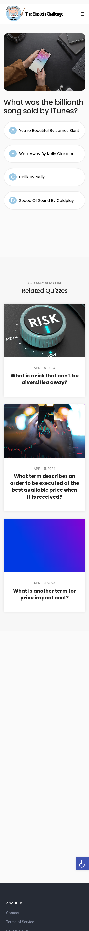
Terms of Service (20, 922)
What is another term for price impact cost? (44, 594)
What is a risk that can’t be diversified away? (44, 379)
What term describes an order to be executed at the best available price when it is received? (44, 486)
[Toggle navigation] (82, 14)
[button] (82, 863)
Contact (12, 913)
